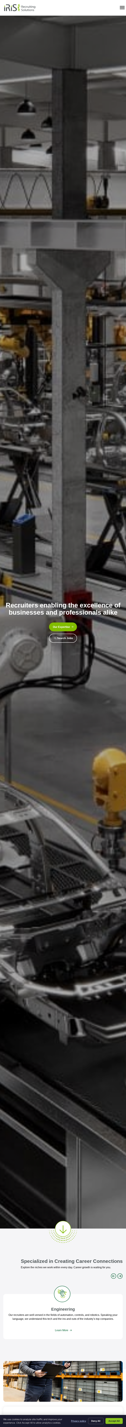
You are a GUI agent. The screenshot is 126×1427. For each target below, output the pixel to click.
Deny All (95, 1421)
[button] (63, 626)
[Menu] (122, 7)
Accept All (114, 1421)
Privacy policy (78, 1421)
